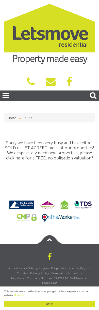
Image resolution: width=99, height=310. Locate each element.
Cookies (22, 273)
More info (19, 295)
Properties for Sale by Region (28, 268)
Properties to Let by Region (70, 268)
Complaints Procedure (66, 273)
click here (15, 157)
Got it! (49, 304)
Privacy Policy (39, 273)
